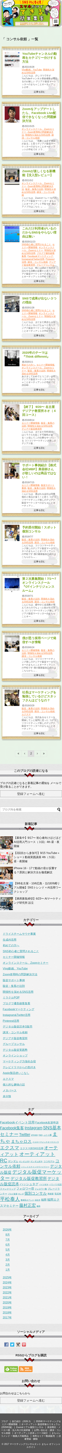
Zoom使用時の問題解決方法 (20, 974)
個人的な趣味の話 (14, 1084)
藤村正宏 (27, 1205)
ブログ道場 (12, 1194)
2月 (8, 1264)
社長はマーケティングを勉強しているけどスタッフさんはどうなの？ (39, 696)
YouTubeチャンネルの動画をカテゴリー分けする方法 (39, 57)
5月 (8, 1249)
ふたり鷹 (47, 1135)
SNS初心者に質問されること (36, 244)
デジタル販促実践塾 (15, 1049)
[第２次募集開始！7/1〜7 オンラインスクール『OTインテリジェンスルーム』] (12, 584)
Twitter (24, 1134)
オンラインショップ (15, 1055)
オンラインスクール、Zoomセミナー (38, 249)
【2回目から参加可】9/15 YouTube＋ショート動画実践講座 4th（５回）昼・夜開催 (37, 857)
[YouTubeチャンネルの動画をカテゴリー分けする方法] (12, 59)
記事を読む (39, 91)
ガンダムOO (24, 1161)
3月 (8, 1259)
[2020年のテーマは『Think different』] (12, 358)
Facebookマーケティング (40, 256)
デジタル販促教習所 (29, 1178)
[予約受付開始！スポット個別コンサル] (12, 533)
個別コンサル (35, 1193)
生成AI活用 (9, 939)
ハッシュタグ (29, 1184)
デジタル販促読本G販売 (17, 1026)
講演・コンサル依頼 (38, 136)
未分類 (7, 1096)
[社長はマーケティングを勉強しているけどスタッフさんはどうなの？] (12, 697)
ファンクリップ (8, 1189)
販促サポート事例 (14, 980)
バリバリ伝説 (55, 1184)
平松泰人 (10, 1199)
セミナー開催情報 (45, 365)
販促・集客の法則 (34, 189)
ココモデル (49, 1161)
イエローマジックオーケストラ (45, 1142)
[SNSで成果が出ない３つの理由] (12, 304)
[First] (18, 753)
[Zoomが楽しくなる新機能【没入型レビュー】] (12, 176)
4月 (8, 1254)
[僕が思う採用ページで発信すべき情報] (12, 643)
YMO (40, 1135)
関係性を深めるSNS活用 (37, 135)
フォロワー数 (41, 1189)
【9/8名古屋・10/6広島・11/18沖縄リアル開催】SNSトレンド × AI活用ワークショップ (37, 887)
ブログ (4, 1421)
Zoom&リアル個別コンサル (29, 1427)
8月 (8, 1234)
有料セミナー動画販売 (44, 1436)
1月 (8, 1269)
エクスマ (26, 714)
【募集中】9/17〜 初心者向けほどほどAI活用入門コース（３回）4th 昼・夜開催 (37, 842)
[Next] (37, 753)
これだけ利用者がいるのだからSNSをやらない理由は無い (39, 232)
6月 (8, 1244)
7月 (8, 1239)
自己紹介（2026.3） (22, 1421)
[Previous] (25, 753)
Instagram (33, 1128)
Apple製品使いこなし (16, 1073)
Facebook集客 (12, 1128)
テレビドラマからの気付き (19, 1067)
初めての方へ (28, 365)
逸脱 (38, 1206)
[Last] (44, 753)
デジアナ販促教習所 (32, 429)
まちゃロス (21, 1141)
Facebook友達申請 (47, 1122)
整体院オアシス (27, 1200)
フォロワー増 (25, 1188)
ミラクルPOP (11, 997)
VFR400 (34, 1135)
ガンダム (13, 1161)
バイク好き (44, 1184)
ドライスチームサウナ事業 (19, 933)
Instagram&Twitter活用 (33, 259)
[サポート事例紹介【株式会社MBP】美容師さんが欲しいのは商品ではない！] (12, 470)
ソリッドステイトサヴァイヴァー (35, 1167)
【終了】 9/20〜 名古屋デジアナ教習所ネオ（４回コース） (39, 411)
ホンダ (21, 1194)
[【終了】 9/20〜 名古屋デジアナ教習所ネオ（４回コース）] (12, 412)
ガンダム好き (36, 1161)
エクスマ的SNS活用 (31, 1148)
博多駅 (51, 1194)
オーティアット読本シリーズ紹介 (31, 1433)
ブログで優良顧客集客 (16, 1003)
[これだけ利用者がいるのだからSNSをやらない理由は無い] (12, 234)
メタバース (10, 1090)
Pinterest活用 (11, 1020)
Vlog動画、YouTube (32, 69)
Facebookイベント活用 (17, 1122)
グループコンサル (45, 265)
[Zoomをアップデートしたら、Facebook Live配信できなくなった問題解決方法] (12, 114)
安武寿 (57, 1193)
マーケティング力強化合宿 (19, 1061)
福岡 (43, 1199)
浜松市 (37, 1200)
